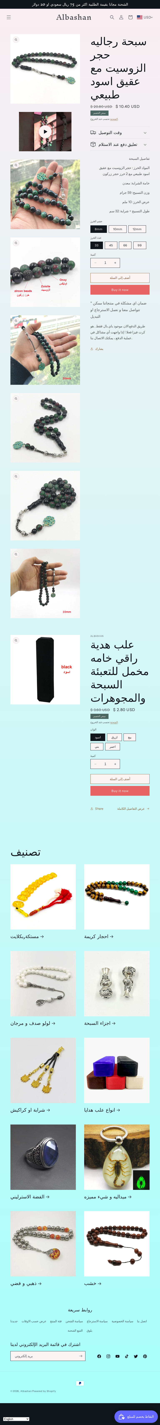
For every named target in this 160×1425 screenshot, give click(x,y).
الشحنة (114, 118)
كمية (93, 254)
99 (140, 245)
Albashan (26, 1391)
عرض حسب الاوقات (34, 1321)
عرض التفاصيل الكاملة (131, 809)
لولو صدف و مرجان (30, 1023)
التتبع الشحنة (75, 1330)
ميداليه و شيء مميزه (105, 1196)
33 (97, 245)
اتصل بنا (142, 1321)
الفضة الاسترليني (27, 1196)
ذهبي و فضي (23, 1283)
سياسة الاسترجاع (97, 1321)
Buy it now (120, 290)
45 (111, 245)
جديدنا (14, 1321)
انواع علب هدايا (99, 1110)
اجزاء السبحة (97, 1023)
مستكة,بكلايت (24, 936)
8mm (98, 229)
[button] (8, 17)
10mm (117, 229)
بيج (129, 737)
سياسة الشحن (74, 1321)
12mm (137, 229)
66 (125, 245)
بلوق (89, 1330)
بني (97, 746)
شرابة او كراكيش (27, 1110)
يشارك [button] (99, 349)
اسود (98, 737)
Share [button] (99, 809)
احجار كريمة (96, 936)
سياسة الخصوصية (122, 1321)
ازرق (114, 737)
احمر (113, 746)
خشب (90, 1283)
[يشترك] (80, 1356)
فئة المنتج (56, 1321)
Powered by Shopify (44, 1391)
